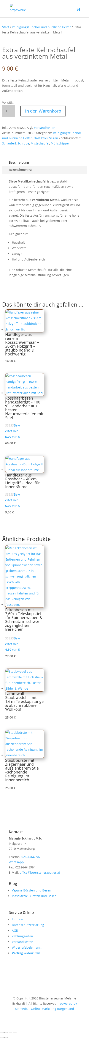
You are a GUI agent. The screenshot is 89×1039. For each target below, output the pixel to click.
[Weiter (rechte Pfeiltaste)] (6, 1037)
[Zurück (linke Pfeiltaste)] (1, 1037)
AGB (15, 930)
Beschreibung (19, 162)
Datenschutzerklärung (28, 925)
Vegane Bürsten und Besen (31, 890)
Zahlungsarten (22, 936)
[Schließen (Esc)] (14, 1032)
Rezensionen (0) (20, 170)
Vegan (53, 138)
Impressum (20, 919)
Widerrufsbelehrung (26, 947)
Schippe (23, 143)
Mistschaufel (40, 143)
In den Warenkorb (43, 111)
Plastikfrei (40, 138)
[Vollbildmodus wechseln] (6, 1032)
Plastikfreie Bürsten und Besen (34, 896)
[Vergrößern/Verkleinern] (1, 1032)
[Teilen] (10, 1032)
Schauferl (9, 143)
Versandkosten (44, 128)
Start (5, 27)
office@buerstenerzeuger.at (40, 872)
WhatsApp (16, 862)
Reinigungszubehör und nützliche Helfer (41, 27)
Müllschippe (60, 143)
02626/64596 (30, 857)
